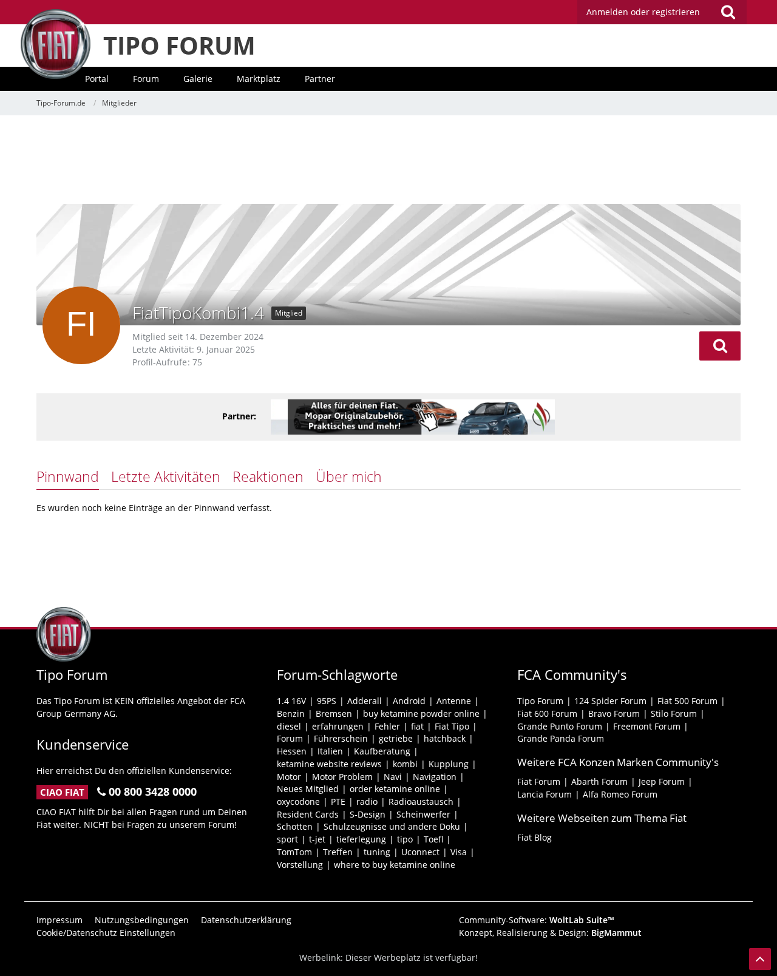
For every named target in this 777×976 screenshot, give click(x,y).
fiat (417, 726)
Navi (393, 776)
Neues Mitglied (308, 789)
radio (367, 801)
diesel (289, 726)
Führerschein (341, 738)
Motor (289, 776)
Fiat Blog (534, 837)
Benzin (291, 713)
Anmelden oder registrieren (643, 12)
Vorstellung (300, 864)
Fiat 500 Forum (687, 701)
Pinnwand (67, 476)
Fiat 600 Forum (547, 713)
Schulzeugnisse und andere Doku (392, 826)
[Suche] (728, 12)
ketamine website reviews (329, 764)
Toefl (433, 839)
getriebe (396, 738)
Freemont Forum (646, 726)
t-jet (317, 839)
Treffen (338, 852)
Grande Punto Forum (559, 726)
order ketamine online (395, 789)
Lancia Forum (544, 794)
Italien (330, 751)
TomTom (294, 852)
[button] (720, 346)
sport (287, 839)
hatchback (445, 738)
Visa (458, 852)
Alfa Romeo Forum (620, 794)
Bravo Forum (614, 713)
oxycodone (298, 801)
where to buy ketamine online (394, 864)
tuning (377, 852)
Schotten (295, 826)
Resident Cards (308, 814)
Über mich (349, 476)
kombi (405, 764)
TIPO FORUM (179, 45)
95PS (326, 701)
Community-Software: (536, 920)
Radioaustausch (420, 801)
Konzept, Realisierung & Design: (550, 932)
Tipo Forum (540, 701)
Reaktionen (268, 476)
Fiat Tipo (452, 726)
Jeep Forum (662, 781)
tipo (405, 839)
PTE (338, 801)
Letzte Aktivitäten (165, 476)
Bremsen (334, 713)
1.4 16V (291, 701)
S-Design (367, 814)
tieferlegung (361, 839)
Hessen (292, 751)
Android (409, 701)
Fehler (387, 726)
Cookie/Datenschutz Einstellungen (105, 932)
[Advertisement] (388, 161)
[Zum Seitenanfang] (760, 959)
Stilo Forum (674, 713)
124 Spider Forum (610, 701)
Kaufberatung (382, 751)
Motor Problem (342, 776)
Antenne (453, 701)
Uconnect (420, 852)
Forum (290, 738)
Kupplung (449, 764)
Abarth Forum (599, 781)
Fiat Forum (538, 781)
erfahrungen (338, 726)
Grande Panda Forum (560, 738)
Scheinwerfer (423, 814)
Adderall (364, 701)
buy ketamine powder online (421, 713)
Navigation (434, 776)
